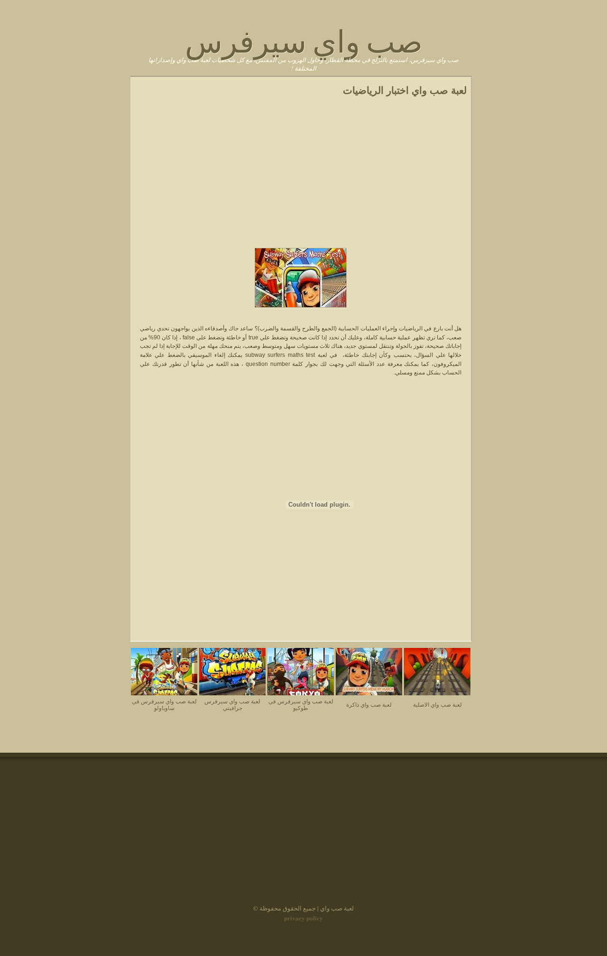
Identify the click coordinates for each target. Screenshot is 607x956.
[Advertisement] (300, 176)
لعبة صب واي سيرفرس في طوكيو (300, 704)
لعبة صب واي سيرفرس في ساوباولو (164, 704)
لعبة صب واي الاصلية (437, 704)
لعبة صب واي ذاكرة (369, 704)
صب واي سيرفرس (304, 39)
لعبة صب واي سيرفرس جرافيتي (232, 704)
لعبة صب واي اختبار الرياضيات (405, 90)
